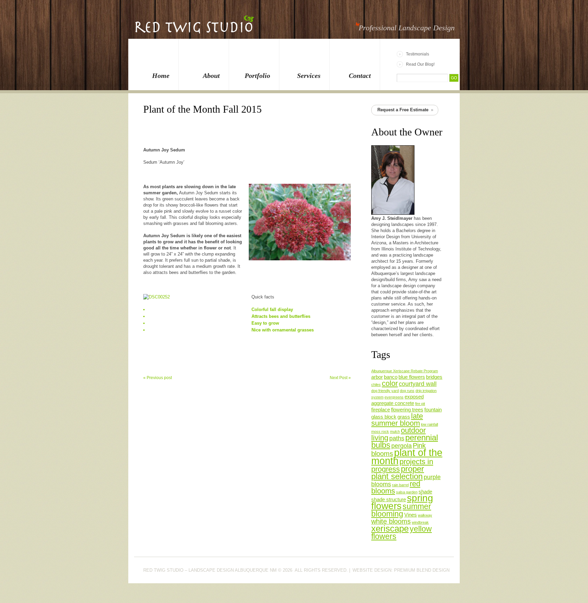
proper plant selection (397, 472)
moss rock (380, 431)
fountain (433, 409)
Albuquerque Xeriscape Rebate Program (404, 371)
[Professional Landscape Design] (194, 28)
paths (396, 438)
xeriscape (390, 528)
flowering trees (407, 409)
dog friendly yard (385, 391)
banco (390, 377)
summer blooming (401, 510)
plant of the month (406, 456)
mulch (395, 431)
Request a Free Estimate (402, 109)
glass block (383, 417)
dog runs (407, 391)
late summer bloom (397, 419)
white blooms (391, 521)
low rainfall (429, 424)
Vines (410, 515)
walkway (425, 515)
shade (425, 491)
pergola (401, 445)
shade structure (388, 499)
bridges (434, 377)
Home (160, 75)
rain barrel (400, 485)
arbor (377, 377)
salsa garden (407, 492)
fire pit (420, 404)
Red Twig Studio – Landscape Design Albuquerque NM (210, 570)
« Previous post (157, 377)
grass (403, 417)
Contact (360, 75)
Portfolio (257, 75)
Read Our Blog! (420, 64)
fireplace (380, 409)
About (211, 75)
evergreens (394, 397)
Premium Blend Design (422, 570)
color (390, 383)
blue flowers (411, 377)
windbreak (420, 522)
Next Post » (340, 377)
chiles (376, 384)
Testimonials (417, 54)
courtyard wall (418, 383)
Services (309, 75)
